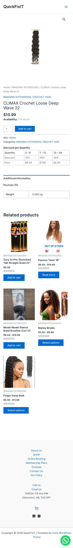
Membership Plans (36, 462)
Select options (50, 342)
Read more (48, 274)
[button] (64, 19)
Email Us (37, 489)
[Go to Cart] (36, 508)
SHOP (36, 454)
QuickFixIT (13, 6)
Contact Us (36, 471)
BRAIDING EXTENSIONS (25, 87)
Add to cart (24, 128)
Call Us (36, 485)
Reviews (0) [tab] (10, 185)
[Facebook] (33, 516)
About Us (36, 450)
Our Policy (36, 475)
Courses (36, 467)
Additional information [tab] (16, 178)
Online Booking (36, 458)
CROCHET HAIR (41, 97)
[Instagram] (39, 516)
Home (6, 87)
